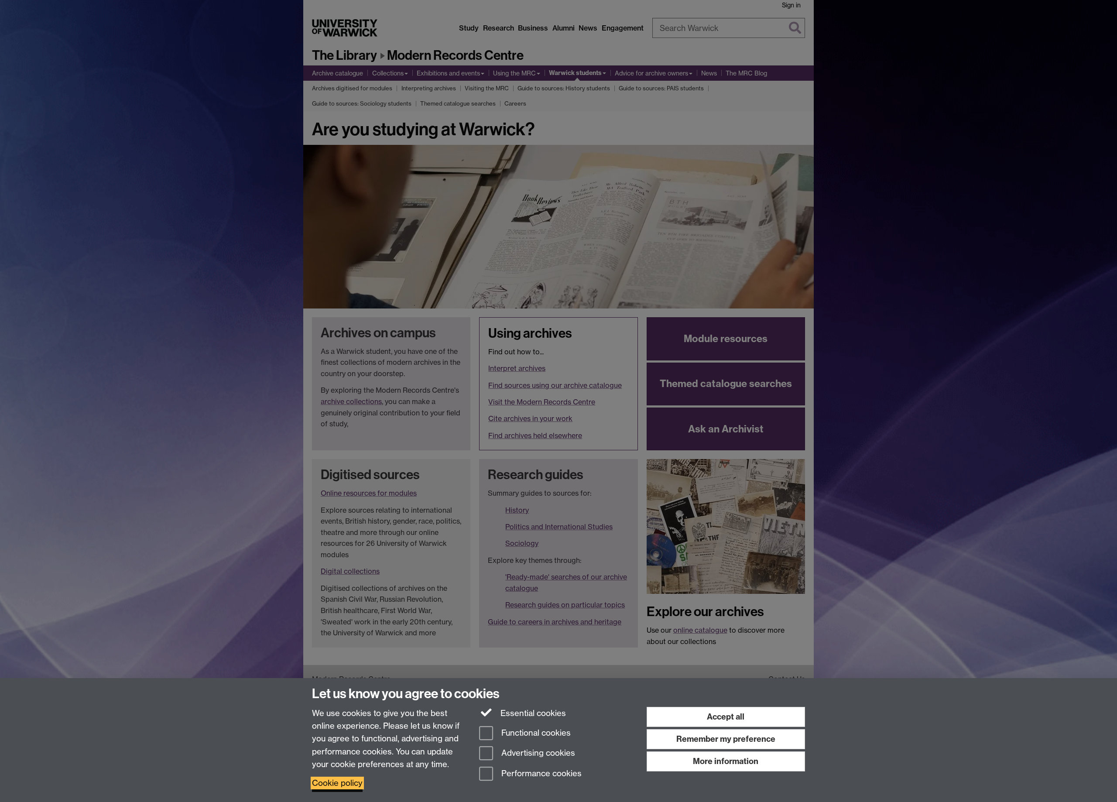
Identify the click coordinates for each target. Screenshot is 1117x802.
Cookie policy (337, 783)
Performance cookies (540, 774)
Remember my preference (725, 739)
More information (725, 761)
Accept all (725, 717)
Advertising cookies (537, 753)
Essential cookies (532, 713)
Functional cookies (535, 733)
